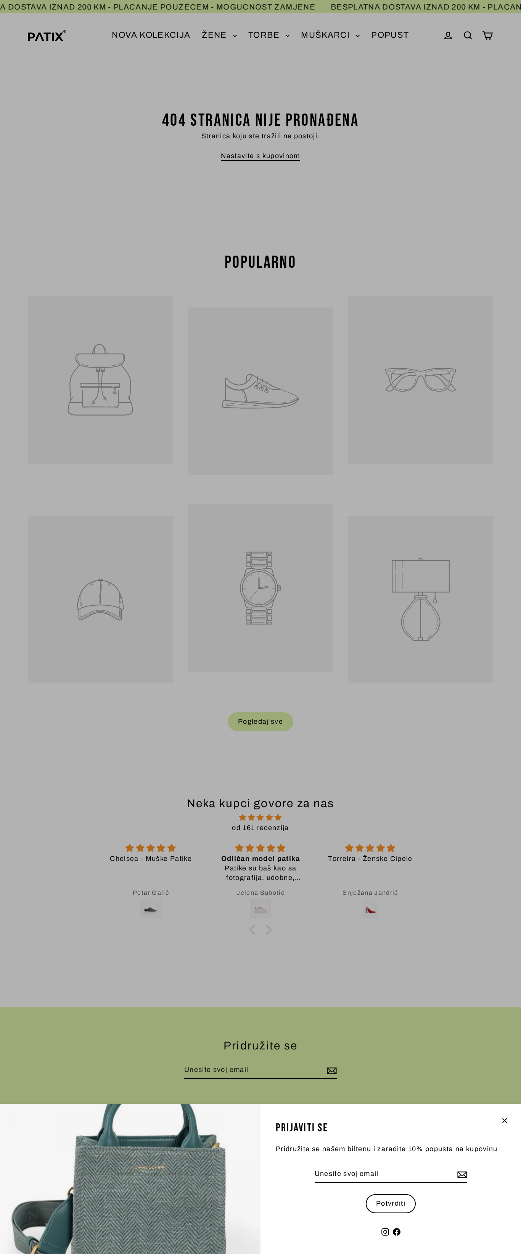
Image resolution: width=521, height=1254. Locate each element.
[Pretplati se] (461, 1174)
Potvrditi (390, 1203)
